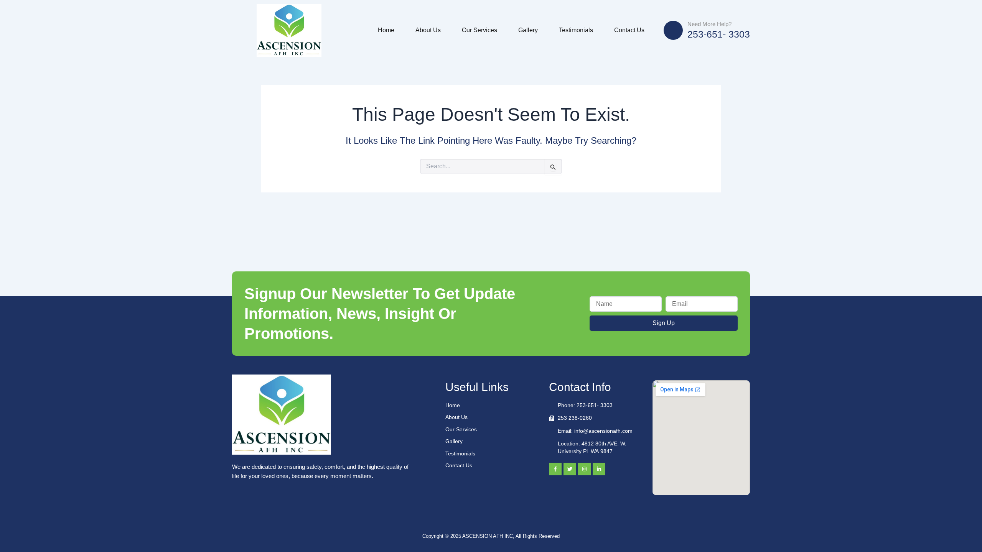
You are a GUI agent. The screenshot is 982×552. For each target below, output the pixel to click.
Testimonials (576, 30)
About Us (428, 30)
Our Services (479, 30)
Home (386, 30)
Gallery (528, 30)
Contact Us (629, 30)
